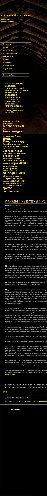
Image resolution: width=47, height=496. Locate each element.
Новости (23, 33)
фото (8, 188)
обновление (8, 176)
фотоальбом (10, 374)
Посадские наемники (19, 146)
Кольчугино (22, 144)
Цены (35, 38)
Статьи (6, 72)
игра (14, 163)
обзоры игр (14, 173)
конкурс (7, 166)
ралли (5, 183)
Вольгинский (8, 136)
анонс (23, 153)
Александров (13, 131)
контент (14, 166)
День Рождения (11, 140)
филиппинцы (16, 186)
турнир (6, 186)
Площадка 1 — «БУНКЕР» (15, 36)
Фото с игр (8, 56)
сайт (10, 183)
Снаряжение (8, 66)
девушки (16, 158)
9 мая (13, 121)
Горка (18, 136)
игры (23, 163)
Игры (38, 385)
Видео (6, 59)
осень (18, 176)
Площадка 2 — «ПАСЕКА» (16, 38)
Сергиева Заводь (12, 153)
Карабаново (9, 144)
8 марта (6, 121)
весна (7, 155)
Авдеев (6, 129)
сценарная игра (18, 183)
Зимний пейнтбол (26, 385)
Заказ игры (10, 41)
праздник (18, 180)
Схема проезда (10, 53)
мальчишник (9, 171)
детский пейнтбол (13, 160)
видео (15, 155)
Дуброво (23, 142)
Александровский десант (13, 134)
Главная (9, 33)
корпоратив (10, 168)
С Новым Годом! (9, 148)
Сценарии (7, 69)
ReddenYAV (13, 126)
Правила (7, 63)
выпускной (7, 158)
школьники (11, 191)
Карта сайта (8, 75)
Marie (19, 205)
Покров (6, 146)
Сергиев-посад (13, 151)
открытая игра (13, 178)
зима (6, 163)
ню (16, 171)
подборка (7, 181)
